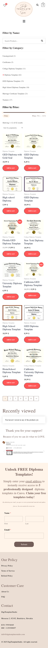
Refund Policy (7, 575)
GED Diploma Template (13, 81)
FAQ (3, 596)
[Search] (42, 41)
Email (7, 529)
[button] (24, 21)
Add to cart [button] (11, 168)
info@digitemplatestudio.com (13, 634)
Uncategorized (9, 56)
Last (26, 523)
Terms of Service (8, 570)
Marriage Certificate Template (15, 93)
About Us (5, 591)
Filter (6, 116)
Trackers (7, 100)
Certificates (8, 62)
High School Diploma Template (16, 87)
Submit (24, 544)
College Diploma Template (14, 68)
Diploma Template (13, 75)
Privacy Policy (7, 565)
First (6, 523)
